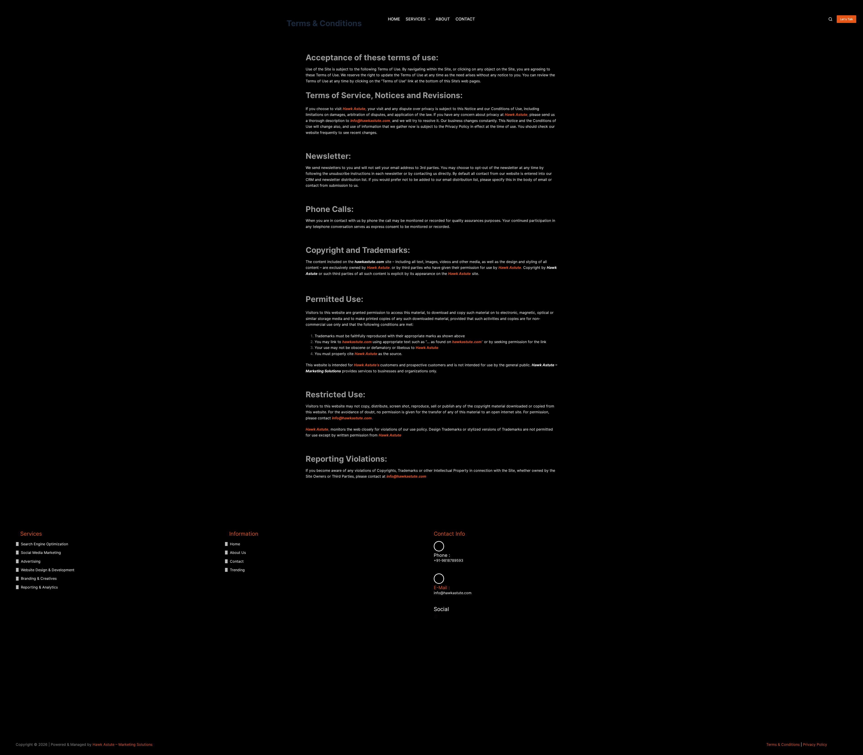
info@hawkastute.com (352, 418)
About (443, 19)
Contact (465, 19)
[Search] (830, 19)
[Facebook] (436, 616)
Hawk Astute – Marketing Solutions (122, 744)
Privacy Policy (815, 744)
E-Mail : (442, 587)
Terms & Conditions (783, 744)
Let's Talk (846, 19)
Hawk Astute (378, 267)
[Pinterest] (453, 616)
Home (394, 19)
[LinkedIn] (448, 616)
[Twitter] (442, 616)
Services (416, 19)
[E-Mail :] (439, 578)
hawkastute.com (357, 341)
